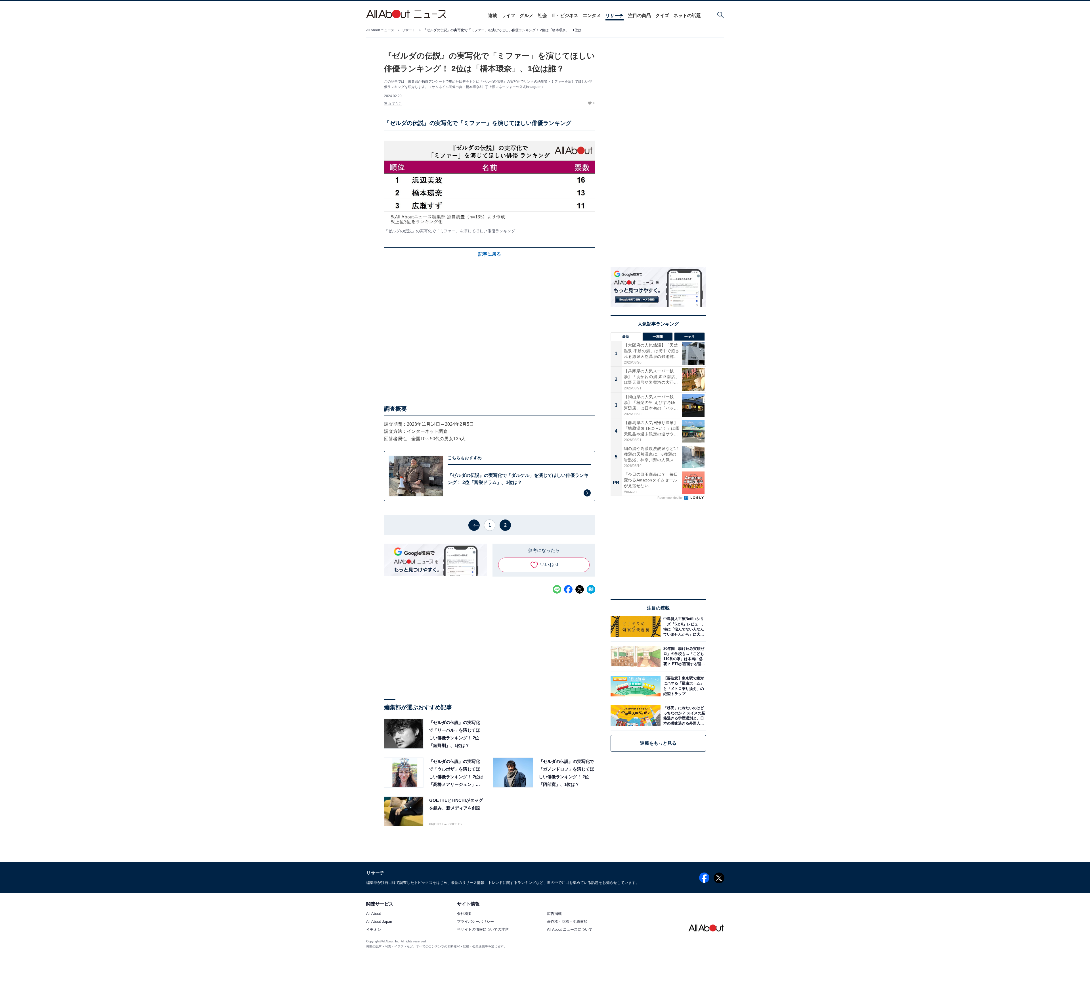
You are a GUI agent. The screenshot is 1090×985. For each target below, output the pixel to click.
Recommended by (670, 497)
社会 (542, 15)
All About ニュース (380, 30)
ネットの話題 (687, 15)
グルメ (526, 15)
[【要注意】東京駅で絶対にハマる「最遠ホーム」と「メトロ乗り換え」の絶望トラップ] (683, 686)
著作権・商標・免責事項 (567, 922)
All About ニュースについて (569, 930)
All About (373, 914)
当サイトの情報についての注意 (483, 930)
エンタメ (592, 15)
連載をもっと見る (658, 743)
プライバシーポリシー (475, 922)
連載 (492, 15)
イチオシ (373, 930)
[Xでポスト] (579, 589)
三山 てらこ (393, 104)
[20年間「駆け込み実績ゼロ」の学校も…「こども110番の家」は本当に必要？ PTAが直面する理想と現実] (683, 656)
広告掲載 (554, 914)
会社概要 (464, 914)
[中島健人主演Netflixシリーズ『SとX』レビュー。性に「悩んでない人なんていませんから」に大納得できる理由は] (683, 626)
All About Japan (379, 922)
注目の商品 (639, 15)
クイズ (662, 15)
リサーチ (614, 15)
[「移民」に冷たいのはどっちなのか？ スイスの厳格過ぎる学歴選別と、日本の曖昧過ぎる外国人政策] (683, 715)
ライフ (508, 15)
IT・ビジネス (565, 15)
